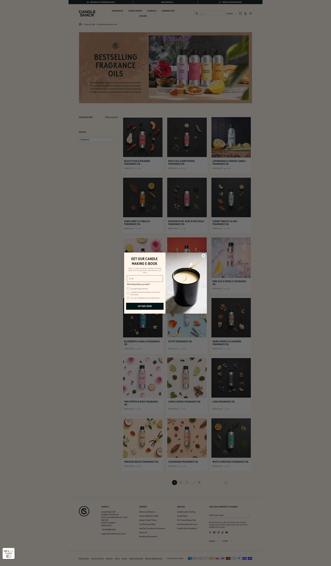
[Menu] (13, 549)
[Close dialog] (203, 256)
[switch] (8, 556)
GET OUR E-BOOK (145, 306)
